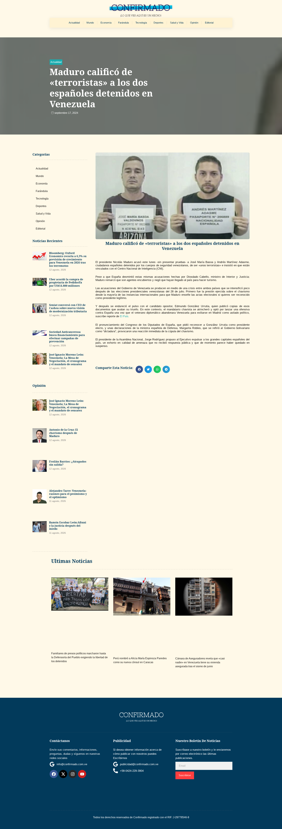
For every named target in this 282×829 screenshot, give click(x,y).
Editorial (209, 22)
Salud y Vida (176, 22)
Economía (106, 22)
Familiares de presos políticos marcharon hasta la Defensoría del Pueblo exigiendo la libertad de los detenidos (79, 657)
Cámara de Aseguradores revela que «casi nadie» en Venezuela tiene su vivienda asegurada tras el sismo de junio (200, 662)
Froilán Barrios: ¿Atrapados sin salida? (67, 463)
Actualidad (74, 22)
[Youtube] (82, 774)
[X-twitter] (63, 774)
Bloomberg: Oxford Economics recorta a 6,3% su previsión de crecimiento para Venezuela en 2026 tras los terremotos (67, 259)
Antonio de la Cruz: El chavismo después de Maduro (63, 433)
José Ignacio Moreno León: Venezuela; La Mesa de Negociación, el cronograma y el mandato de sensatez (67, 359)
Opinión (194, 22)
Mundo (90, 22)
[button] (56, 62)
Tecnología (141, 22)
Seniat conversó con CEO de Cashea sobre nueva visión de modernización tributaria (68, 308)
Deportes (158, 22)
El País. (124, 316)
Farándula (123, 22)
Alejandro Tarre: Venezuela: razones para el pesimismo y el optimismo (68, 494)
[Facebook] (54, 774)
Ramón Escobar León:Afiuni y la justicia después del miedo (67, 526)
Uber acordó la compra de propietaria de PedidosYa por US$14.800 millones (66, 282)
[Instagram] (73, 774)
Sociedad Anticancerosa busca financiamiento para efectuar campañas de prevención (67, 336)
